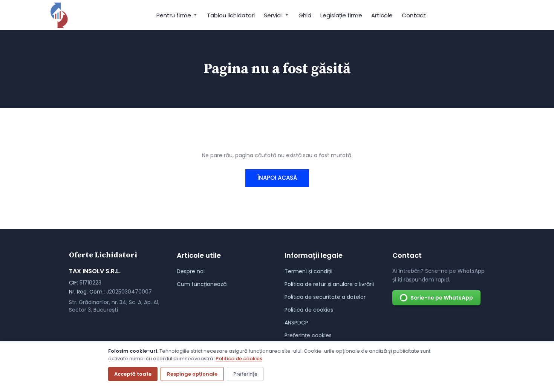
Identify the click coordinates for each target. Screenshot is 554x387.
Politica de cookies (309, 310)
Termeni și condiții (308, 271)
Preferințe (245, 374)
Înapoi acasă (277, 178)
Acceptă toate (133, 374)
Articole (382, 15)
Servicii (273, 15)
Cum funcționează (201, 284)
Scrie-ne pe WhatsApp (441, 297)
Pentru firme (173, 15)
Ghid (304, 15)
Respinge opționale (192, 374)
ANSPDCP (296, 322)
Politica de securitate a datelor (325, 297)
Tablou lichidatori (231, 15)
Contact (414, 15)
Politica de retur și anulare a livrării (329, 284)
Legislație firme (341, 15)
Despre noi (191, 271)
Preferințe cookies (308, 335)
